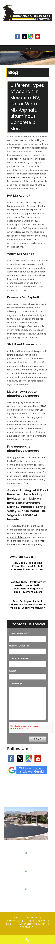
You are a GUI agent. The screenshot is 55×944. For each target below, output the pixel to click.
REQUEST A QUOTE (36, 920)
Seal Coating (26, 860)
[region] (27, 58)
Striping (26, 878)
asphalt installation (17, 537)
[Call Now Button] (27, 939)
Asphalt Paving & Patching (26, 846)
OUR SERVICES (12, 920)
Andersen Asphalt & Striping (21, 177)
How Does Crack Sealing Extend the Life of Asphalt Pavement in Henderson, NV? (27, 566)
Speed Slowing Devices (26, 896)
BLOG (8, 923)
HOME (17, 917)
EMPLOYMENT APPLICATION (32, 923)
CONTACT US (26, 927)
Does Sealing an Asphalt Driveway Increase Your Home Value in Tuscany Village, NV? (27, 604)
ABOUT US (32, 917)
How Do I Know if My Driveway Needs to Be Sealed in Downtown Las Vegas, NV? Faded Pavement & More (28, 587)
